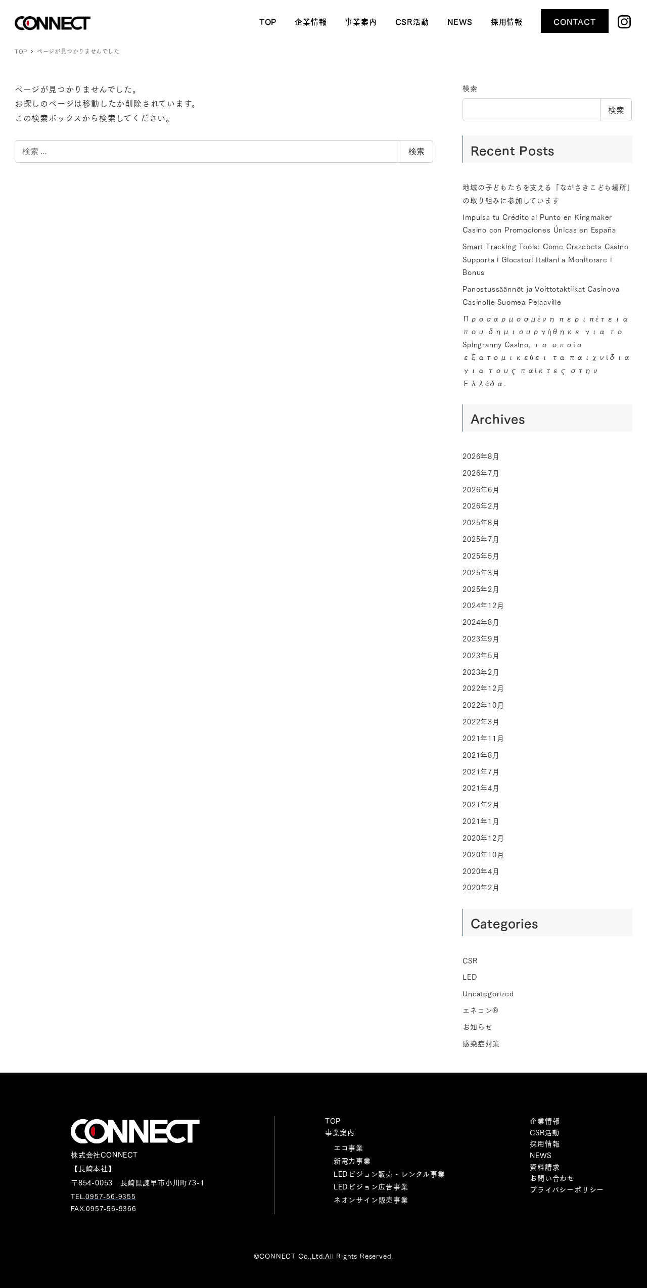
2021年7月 (481, 771)
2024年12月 (483, 605)
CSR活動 (545, 1132)
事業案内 (340, 1132)
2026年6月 (481, 489)
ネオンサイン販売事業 (371, 1199)
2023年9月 (481, 638)
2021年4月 (481, 787)
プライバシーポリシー (567, 1189)
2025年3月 (481, 572)
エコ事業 (348, 1147)
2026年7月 (481, 472)
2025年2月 (481, 588)
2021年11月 (483, 738)
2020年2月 (481, 887)
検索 (416, 151)
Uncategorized (488, 993)
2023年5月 (481, 655)
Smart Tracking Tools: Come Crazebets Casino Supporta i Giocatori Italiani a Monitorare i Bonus (545, 259)
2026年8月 (481, 456)
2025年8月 (481, 522)
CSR (470, 960)
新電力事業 (352, 1160)
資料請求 (545, 1166)
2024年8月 (481, 621)
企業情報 (545, 1120)
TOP (333, 1120)
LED (470, 976)
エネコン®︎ (481, 1010)
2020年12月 (483, 837)
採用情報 (545, 1143)
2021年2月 (481, 804)
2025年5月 (481, 555)
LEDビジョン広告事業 (371, 1186)
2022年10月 (483, 704)
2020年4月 (481, 871)
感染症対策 (481, 1043)
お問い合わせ (552, 1177)
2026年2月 (481, 505)
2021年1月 (481, 820)
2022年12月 (483, 688)
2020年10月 (483, 854)
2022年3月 (481, 721)
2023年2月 (481, 671)
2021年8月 (481, 754)
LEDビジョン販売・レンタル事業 (389, 1173)
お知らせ (477, 1026)
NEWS (540, 1155)
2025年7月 (481, 538)
